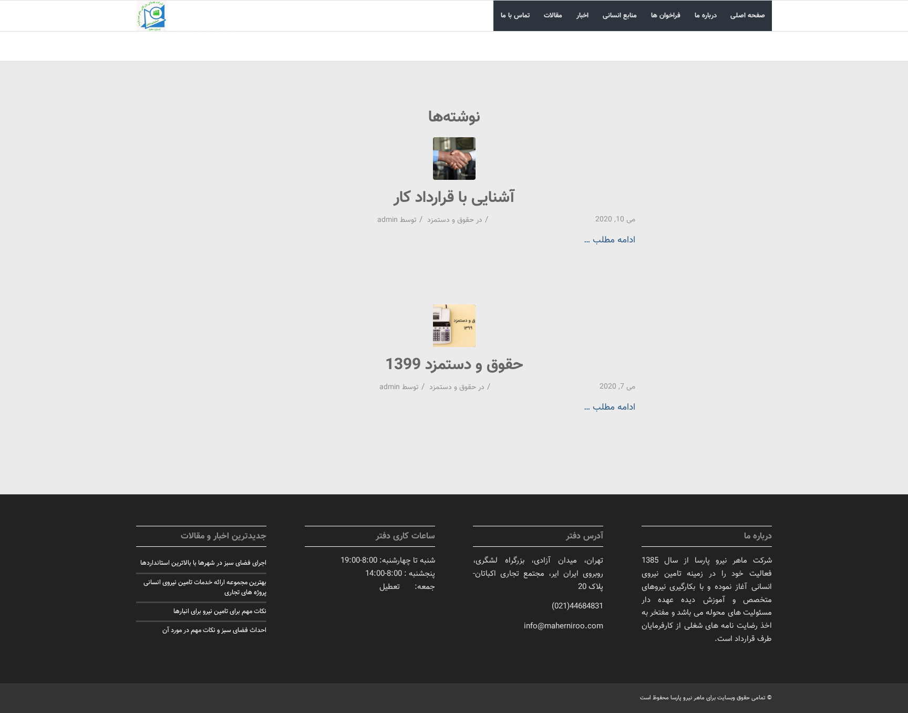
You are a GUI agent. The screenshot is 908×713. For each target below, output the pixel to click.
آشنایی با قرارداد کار (454, 198)
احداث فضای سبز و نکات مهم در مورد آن (214, 630)
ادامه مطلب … (609, 240)
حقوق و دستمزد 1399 (454, 365)
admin (387, 220)
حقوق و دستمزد (450, 220)
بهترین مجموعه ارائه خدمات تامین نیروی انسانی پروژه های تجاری (204, 587)
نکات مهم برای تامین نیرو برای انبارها (219, 611)
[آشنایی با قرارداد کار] (454, 158)
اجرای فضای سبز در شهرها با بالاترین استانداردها (203, 563)
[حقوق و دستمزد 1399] (454, 325)
